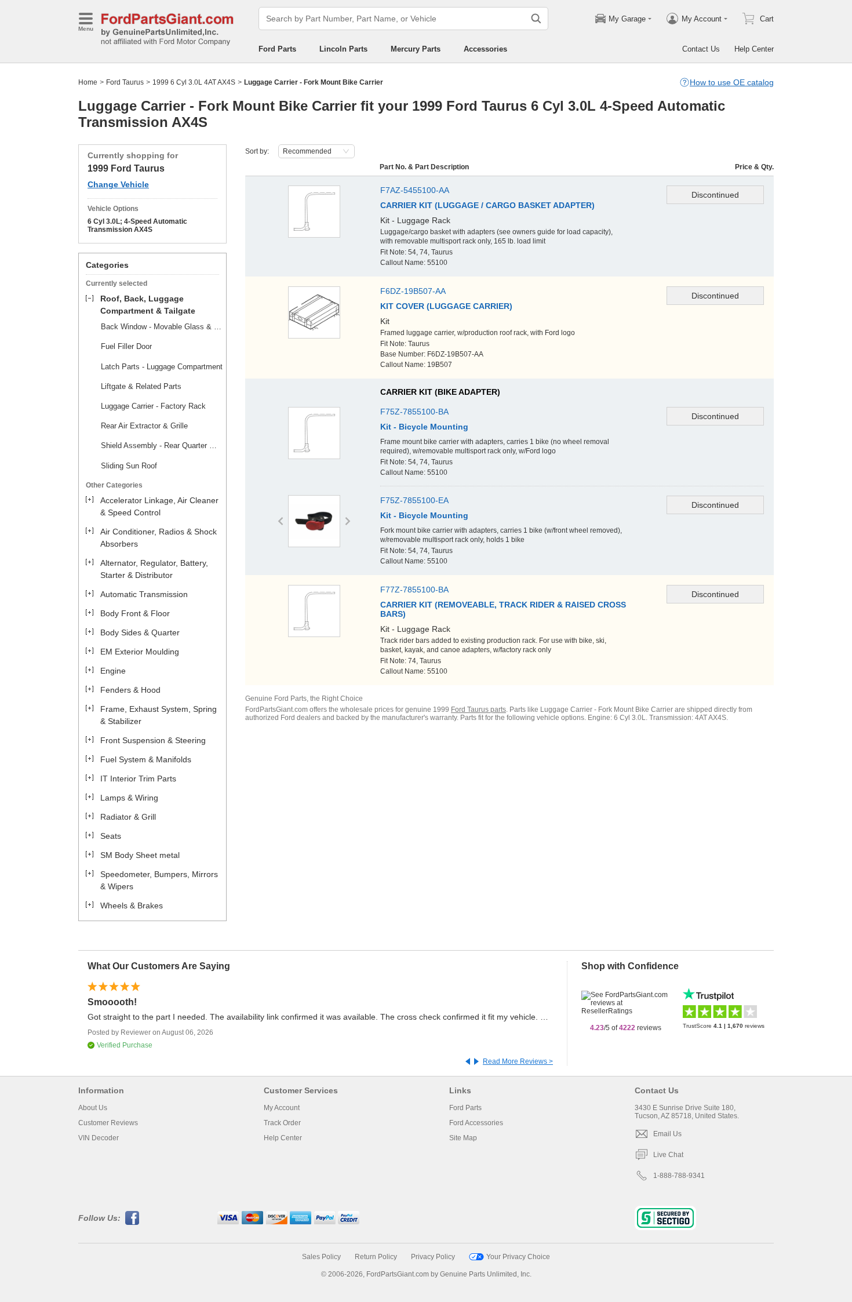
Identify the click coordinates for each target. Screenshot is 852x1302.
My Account (282, 1108)
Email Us (667, 1134)
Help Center (754, 49)
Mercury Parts (415, 49)
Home (87, 82)
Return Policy (376, 1257)
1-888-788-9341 (679, 1176)
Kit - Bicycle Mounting (424, 426)
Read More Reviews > (518, 1061)
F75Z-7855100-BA (414, 411)
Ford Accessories (476, 1123)
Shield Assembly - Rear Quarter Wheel (162, 445)
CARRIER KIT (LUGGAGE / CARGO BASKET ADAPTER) (487, 205)
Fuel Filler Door (126, 346)
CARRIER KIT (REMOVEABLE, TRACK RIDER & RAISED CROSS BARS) (503, 609)
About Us (92, 1108)
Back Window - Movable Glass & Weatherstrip (162, 326)
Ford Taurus (125, 82)
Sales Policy (321, 1257)
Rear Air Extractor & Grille (144, 425)
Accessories (485, 49)
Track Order (282, 1123)
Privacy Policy (433, 1257)
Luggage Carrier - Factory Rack (153, 406)
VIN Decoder (98, 1138)
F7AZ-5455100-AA (414, 190)
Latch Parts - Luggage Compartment (162, 366)
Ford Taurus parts (478, 709)
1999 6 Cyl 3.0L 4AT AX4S (193, 82)
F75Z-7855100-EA (414, 500)
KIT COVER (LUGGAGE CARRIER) (446, 306)
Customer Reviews (108, 1123)
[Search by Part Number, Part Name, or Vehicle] (536, 19)
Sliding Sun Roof (129, 465)
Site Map (463, 1138)
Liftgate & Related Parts (141, 386)
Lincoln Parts (343, 49)
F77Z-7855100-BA (414, 589)
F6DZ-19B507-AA (413, 291)
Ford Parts (277, 49)
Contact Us (701, 49)
